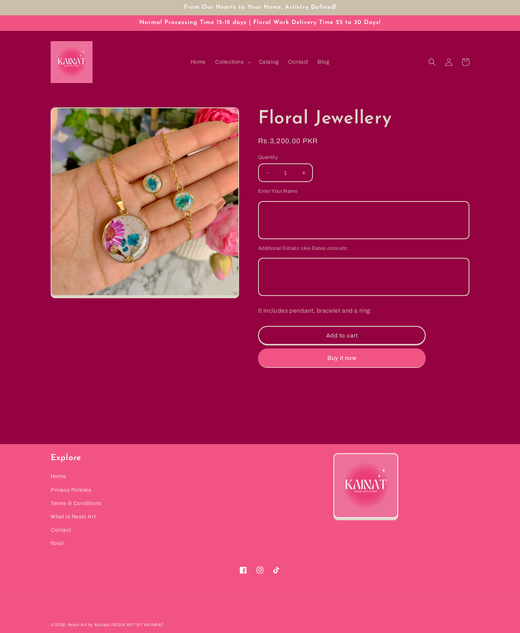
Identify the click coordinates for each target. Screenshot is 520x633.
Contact (61, 530)
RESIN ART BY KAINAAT (137, 624)
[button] (232, 62)
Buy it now (342, 358)
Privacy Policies (71, 490)
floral (57, 543)
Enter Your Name (277, 191)
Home (58, 476)
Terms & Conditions (76, 503)
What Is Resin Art (73, 517)
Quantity (268, 157)
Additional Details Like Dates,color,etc (303, 248)
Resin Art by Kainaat (89, 624)
